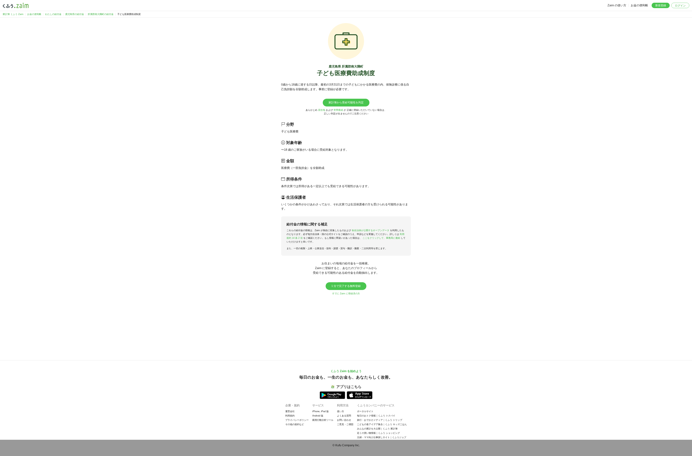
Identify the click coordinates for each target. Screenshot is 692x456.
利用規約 (290, 415)
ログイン (680, 5)
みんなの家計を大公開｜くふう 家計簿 (377, 428)
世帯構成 (338, 110)
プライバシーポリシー (297, 420)
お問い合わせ (344, 420)
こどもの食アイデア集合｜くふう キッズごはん (382, 424)
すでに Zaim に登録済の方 (346, 293)
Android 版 (317, 415)
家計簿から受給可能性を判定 (346, 102)
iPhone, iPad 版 (320, 411)
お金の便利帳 (639, 5)
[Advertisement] (346, 326)
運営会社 (290, 411)
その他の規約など (294, 424)
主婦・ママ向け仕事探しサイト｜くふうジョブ (381, 437)
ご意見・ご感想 (345, 424)
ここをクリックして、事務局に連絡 (381, 238)
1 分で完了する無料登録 (346, 285)
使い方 (340, 411)
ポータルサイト (365, 411)
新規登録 (660, 5)
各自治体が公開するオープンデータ (370, 230)
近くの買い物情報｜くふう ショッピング (378, 433)
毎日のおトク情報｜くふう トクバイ (376, 415)
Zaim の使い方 (616, 5)
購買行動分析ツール (322, 420)
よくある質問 (344, 415)
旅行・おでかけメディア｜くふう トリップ (379, 420)
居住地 (321, 110)
